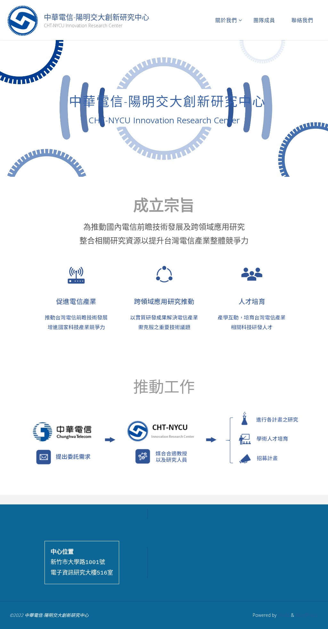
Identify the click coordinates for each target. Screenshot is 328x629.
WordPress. (306, 615)
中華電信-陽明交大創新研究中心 (96, 17)
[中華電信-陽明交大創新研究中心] (22, 20)
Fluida (283, 615)
